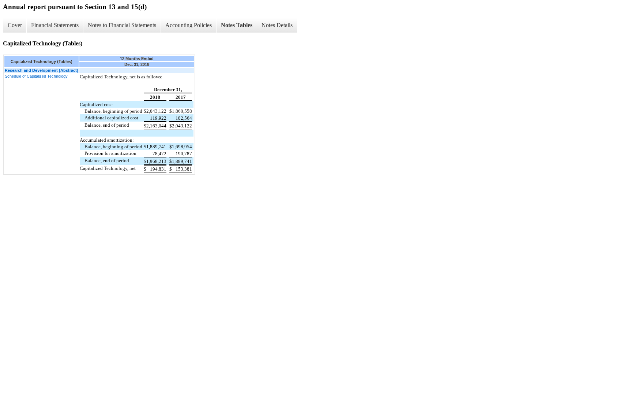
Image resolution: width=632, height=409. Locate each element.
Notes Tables (236, 25)
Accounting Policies (188, 25)
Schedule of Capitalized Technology (36, 76)
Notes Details (277, 25)
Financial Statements (55, 25)
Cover (15, 25)
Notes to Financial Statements (122, 25)
